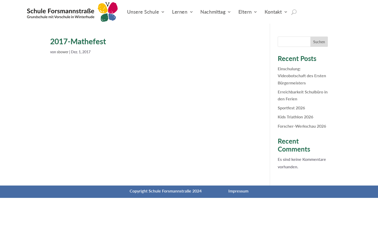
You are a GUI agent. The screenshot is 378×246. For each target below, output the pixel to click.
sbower (62, 52)
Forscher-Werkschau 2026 (302, 126)
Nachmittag (212, 12)
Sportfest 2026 (291, 107)
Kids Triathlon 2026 (295, 116)
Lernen (179, 12)
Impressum (238, 190)
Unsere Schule (143, 12)
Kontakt (273, 12)
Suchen (319, 42)
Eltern (245, 12)
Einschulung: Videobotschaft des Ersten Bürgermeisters (302, 75)
